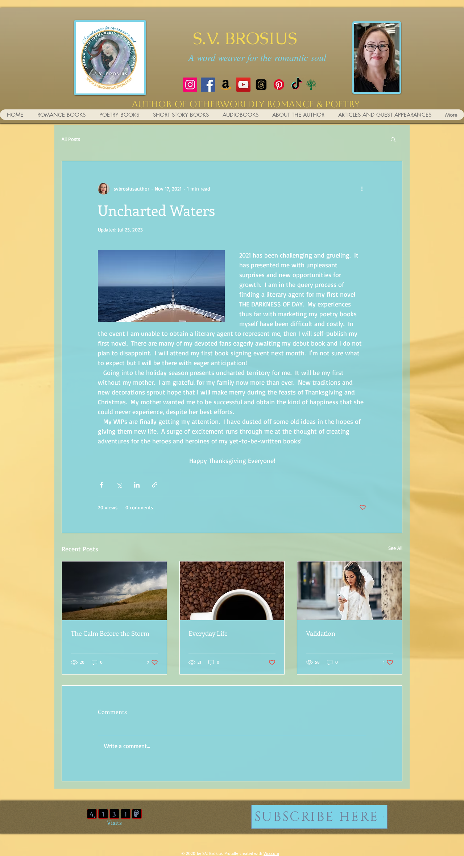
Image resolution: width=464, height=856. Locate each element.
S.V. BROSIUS (245, 38)
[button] (393, 139)
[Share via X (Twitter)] (119, 484)
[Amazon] (226, 85)
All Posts (71, 139)
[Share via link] (154, 484)
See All (395, 548)
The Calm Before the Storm (110, 633)
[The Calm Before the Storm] (114, 590)
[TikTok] (297, 85)
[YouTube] (243, 85)
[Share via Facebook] (101, 484)
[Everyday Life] (232, 590)
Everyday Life (208, 633)
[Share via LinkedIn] (136, 484)
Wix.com (271, 853)
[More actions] (361, 188)
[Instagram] (190, 85)
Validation (320, 633)
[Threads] (261, 85)
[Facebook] (208, 85)
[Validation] (349, 590)
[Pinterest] (279, 85)
